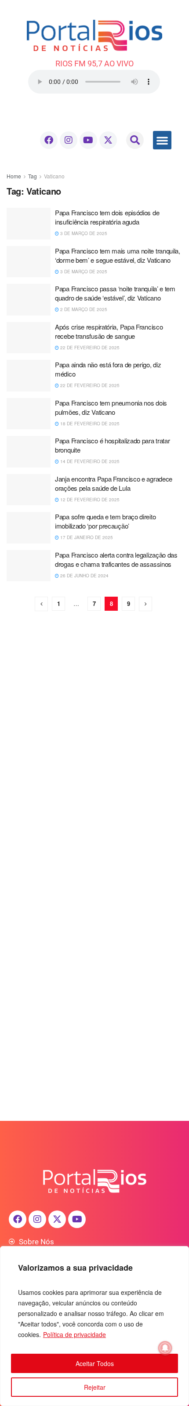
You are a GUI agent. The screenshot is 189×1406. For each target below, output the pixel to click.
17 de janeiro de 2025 (86, 537)
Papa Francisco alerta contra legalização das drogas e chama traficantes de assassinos (116, 559)
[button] (135, 140)
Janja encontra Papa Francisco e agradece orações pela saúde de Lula (113, 483)
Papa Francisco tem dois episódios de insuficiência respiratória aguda (107, 217)
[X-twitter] (108, 140)
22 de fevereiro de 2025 (89, 347)
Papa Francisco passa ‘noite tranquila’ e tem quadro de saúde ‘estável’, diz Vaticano (115, 293)
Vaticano (54, 176)
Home (14, 176)
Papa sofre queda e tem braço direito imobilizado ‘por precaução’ (105, 521)
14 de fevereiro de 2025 (89, 461)
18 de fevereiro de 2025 (89, 423)
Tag (32, 176)
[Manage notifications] (165, 1348)
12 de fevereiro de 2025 (89, 499)
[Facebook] (49, 140)
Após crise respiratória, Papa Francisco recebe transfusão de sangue (109, 331)
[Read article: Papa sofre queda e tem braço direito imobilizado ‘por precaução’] (29, 528)
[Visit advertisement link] (94, 716)
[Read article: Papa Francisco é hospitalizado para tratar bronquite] (29, 451)
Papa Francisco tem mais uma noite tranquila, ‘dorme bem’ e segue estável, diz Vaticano (117, 255)
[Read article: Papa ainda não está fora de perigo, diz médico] (29, 375)
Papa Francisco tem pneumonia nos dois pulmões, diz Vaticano (111, 407)
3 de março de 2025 (83, 233)
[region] (94, 1326)
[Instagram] (68, 140)
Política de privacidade (74, 1334)
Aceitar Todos (95, 1363)
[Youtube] (88, 140)
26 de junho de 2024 (84, 576)
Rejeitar (94, 1387)
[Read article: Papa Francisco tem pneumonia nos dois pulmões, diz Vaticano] (29, 414)
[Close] (179, 1253)
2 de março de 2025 (83, 309)
